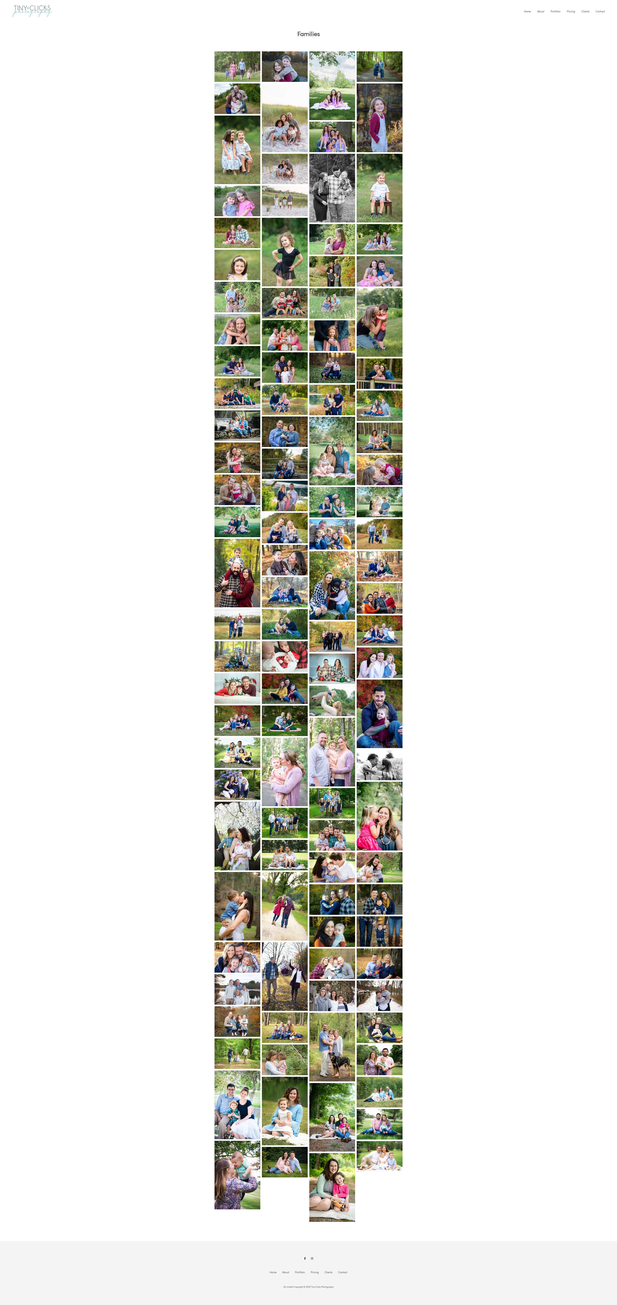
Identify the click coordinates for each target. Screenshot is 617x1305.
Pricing (571, 11)
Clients (585, 11)
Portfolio (555, 11)
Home (527, 11)
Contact (600, 11)
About (540, 11)
